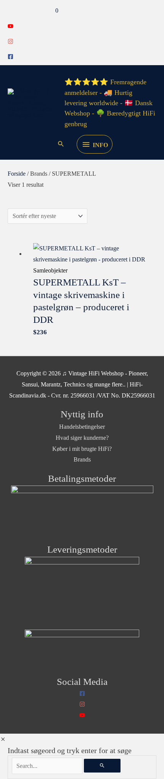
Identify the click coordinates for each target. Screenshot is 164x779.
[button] (61, 144)
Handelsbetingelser (82, 426)
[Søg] (102, 766)
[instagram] (10, 42)
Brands (82, 459)
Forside (17, 173)
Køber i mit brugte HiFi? (82, 449)
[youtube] (10, 27)
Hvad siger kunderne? (82, 437)
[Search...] (48, 766)
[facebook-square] (10, 57)
